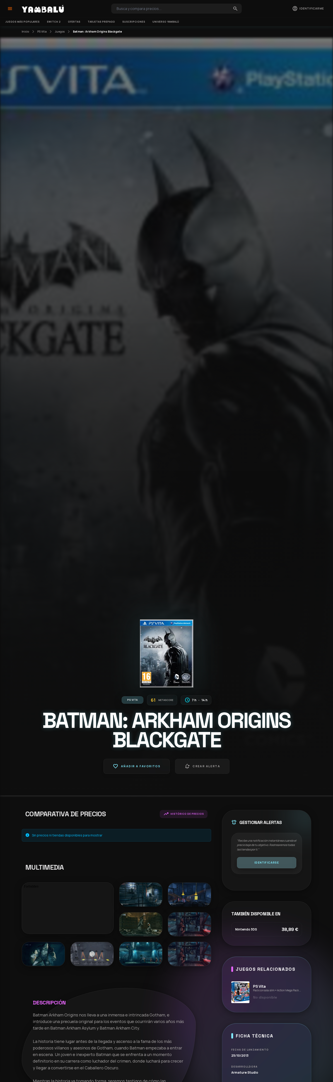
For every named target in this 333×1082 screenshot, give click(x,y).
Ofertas (74, 21)
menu (10, 8)
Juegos (60, 31)
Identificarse (266, 862)
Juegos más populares (22, 21)
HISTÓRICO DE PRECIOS (183, 814)
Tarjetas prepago (101, 21)
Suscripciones (133, 21)
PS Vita (42, 31)
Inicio (25, 31)
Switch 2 (54, 21)
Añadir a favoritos (136, 766)
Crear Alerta (202, 766)
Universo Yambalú (165, 21)
